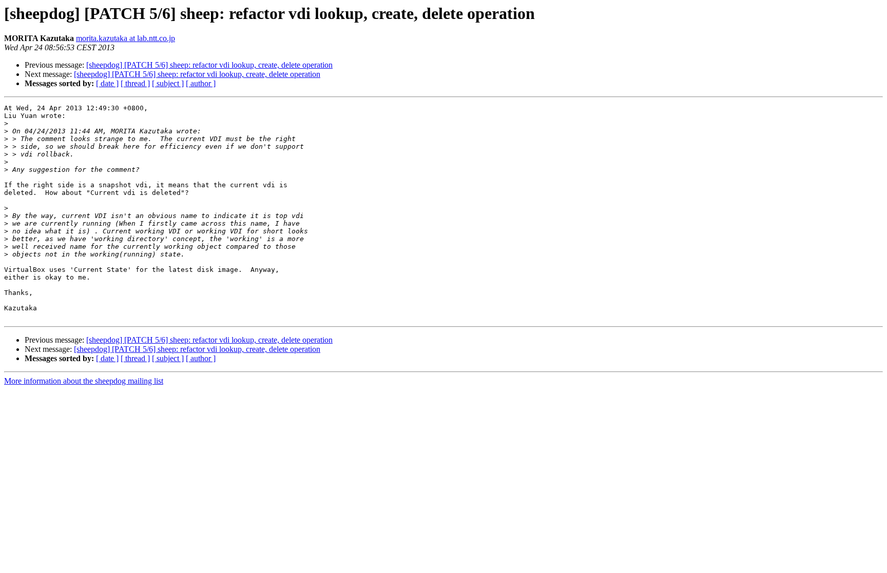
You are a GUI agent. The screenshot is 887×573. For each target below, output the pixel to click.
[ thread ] (135, 83)
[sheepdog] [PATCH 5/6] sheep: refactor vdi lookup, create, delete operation (209, 65)
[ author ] (201, 83)
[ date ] (107, 83)
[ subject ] (168, 83)
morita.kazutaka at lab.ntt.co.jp (125, 38)
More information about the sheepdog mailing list (83, 381)
